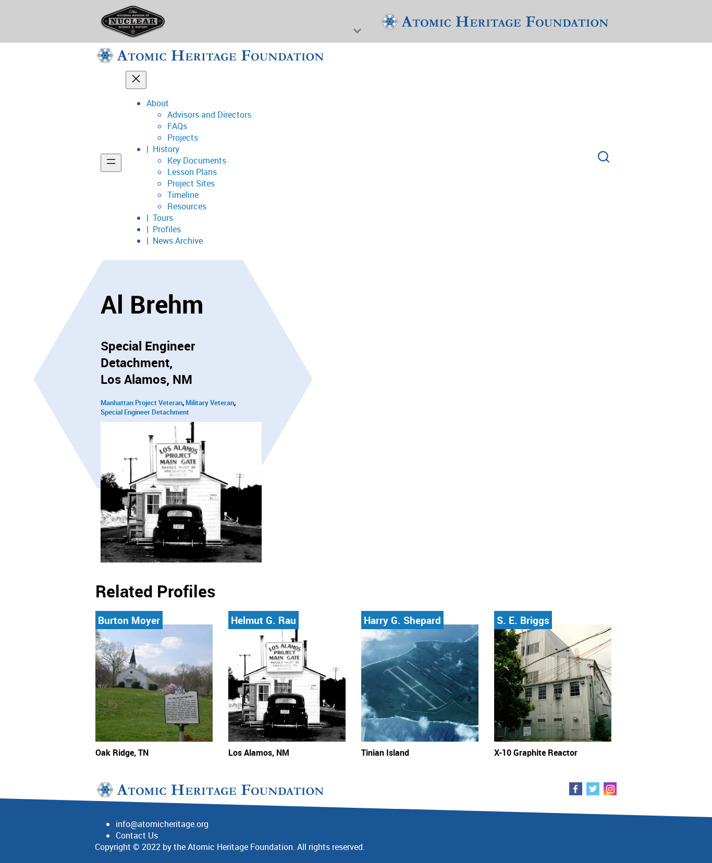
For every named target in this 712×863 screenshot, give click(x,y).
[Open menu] (111, 163)
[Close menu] (136, 80)
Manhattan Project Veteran (141, 402)
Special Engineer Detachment (145, 412)
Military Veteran (210, 402)
